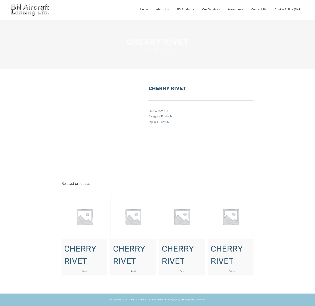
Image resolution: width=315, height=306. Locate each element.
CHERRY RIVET (163, 122)
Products (166, 116)
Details (85, 271)
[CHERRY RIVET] (84, 217)
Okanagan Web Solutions (193, 299)
